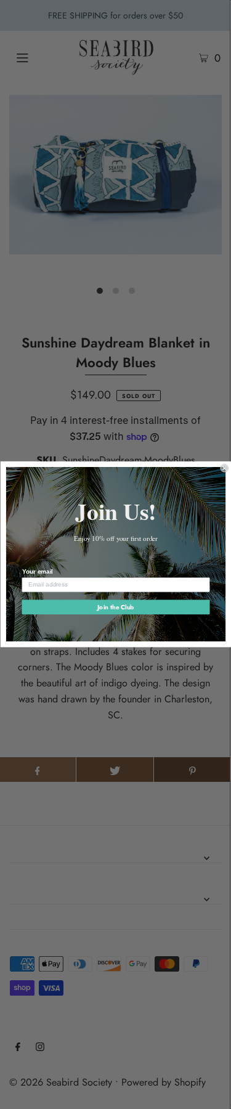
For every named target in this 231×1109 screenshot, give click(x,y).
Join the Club (115, 607)
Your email (37, 572)
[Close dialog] (225, 469)
